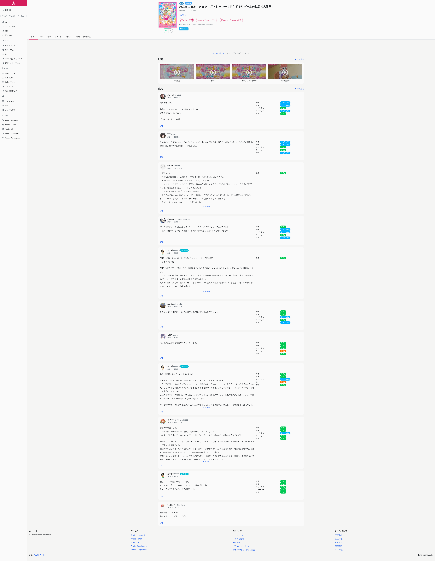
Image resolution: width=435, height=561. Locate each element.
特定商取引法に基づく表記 (244, 549)
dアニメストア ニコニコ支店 (231, 20)
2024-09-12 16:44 (173, 477)
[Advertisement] (231, 46)
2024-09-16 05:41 (173, 338)
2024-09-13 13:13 (173, 423)
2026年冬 (339, 546)
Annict (33, 531)
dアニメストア (185, 20)
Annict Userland (138, 535)
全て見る (300, 59)
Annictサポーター (219, 53)
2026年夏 (339, 539)
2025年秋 (339, 549)
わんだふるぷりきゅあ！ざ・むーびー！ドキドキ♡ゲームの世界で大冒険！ (226, 6)
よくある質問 (238, 539)
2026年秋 (339, 535)
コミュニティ (238, 535)
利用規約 (236, 542)
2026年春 (339, 542)
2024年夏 (188, 3)
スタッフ (68, 36)
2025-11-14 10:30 (173, 98)
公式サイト (183, 15)
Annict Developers (139, 546)
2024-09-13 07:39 (173, 137)
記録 (49, 36)
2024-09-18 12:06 (173, 307)
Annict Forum (137, 539)
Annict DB (135, 542)
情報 (42, 36)
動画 (78, 36)
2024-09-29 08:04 (173, 253)
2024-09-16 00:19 (173, 369)
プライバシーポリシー (242, 546)
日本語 (36, 555)
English (43, 555)
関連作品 (87, 36)
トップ (33, 36)
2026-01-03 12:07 (173, 508)
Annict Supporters (139, 549)
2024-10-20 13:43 (173, 168)
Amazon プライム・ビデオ (205, 20)
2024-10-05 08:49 (173, 222)
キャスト (58, 36)
